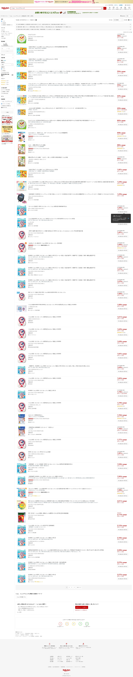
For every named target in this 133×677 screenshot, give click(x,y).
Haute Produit (32, 518)
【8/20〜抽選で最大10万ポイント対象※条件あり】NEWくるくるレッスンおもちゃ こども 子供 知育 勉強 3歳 (55, 231)
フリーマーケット (33, 334)
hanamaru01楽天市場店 (34, 347)
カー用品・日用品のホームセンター (36, 274)
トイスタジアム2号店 (33, 210)
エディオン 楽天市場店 (34, 225)
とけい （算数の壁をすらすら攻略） (37, 145)
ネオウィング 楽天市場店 (34, 163)
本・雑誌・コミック (20, 633)
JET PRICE (32, 52)
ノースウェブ (32, 581)
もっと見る (19, 612)
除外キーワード (4, 107)
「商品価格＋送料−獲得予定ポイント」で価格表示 (24, 19)
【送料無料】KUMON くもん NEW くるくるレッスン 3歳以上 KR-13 (45, 476)
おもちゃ (17, 634)
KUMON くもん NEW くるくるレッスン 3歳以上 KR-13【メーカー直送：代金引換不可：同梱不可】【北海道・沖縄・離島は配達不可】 (62, 255)
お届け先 (2, 62)
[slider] (1, 46)
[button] (128, 5)
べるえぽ (31, 90)
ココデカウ (32, 66)
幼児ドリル (37, 633)
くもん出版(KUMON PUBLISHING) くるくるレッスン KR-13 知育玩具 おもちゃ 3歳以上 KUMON (52, 304)
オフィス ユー (32, 373)
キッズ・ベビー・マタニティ (21, 636)
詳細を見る (58, 29)
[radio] (1, 21)
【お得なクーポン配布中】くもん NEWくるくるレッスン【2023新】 (45, 243)
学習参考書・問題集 (29, 633)
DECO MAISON (32, 569)
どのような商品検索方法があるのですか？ (26, 608)
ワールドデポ (32, 544)
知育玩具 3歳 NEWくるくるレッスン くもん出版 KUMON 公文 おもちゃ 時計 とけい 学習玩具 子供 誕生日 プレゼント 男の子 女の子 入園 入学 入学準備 (66, 550)
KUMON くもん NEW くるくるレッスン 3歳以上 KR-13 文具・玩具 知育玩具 (47, 562)
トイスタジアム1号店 (33, 471)
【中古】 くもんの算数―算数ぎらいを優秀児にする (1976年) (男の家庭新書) (49, 513)
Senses (31, 383)
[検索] (105, 8)
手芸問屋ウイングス (33, 40)
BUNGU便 (31, 176)
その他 (31, 634)
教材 (41, 636)
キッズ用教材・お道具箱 (34, 636)
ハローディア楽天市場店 (34, 199)
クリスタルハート (33, 127)
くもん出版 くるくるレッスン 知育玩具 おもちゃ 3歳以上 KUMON (44, 316)
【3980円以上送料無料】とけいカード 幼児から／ (41, 427)
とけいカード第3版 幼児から (35, 415)
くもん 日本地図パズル (21, 597)
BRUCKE (31, 78)
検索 (7, 51)
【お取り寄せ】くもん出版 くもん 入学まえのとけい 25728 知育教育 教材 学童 (47, 46)
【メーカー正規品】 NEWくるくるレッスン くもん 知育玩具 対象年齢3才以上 (47, 206)
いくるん (31, 298)
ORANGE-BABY (33, 248)
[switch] (12, 75)
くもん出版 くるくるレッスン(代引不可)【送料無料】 (41, 525)
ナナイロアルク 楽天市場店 (35, 557)
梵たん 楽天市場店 (33, 408)
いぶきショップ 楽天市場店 (35, 310)
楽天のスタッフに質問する (81, 607)
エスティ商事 (32, 508)
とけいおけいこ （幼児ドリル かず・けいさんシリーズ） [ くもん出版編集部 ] (48, 132)
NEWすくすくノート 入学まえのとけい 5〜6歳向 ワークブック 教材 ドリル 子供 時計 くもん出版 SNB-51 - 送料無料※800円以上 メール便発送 (63, 71)
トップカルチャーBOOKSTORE (35, 434)
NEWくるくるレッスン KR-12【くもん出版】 (39, 451)
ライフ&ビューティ (33, 394)
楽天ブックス (32, 139)
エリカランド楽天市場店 (34, 103)
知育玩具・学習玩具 (25, 634)
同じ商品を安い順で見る (122, 40)
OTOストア (32, 359)
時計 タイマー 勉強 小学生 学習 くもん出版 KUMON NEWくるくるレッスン (47, 292)
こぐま (31, 495)
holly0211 (31, 322)
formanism (31, 445)
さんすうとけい (32, 34)
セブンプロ (32, 287)
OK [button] (128, 218)
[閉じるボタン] (130, 24)
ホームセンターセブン (34, 262)
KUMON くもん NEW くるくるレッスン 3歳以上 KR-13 (42, 390)
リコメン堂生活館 (33, 532)
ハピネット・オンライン (34, 236)
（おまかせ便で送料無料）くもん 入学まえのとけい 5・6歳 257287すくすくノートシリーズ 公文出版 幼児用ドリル (57, 108)
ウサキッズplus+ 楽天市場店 (35, 115)
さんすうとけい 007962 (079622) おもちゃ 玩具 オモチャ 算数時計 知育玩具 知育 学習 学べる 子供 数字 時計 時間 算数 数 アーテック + (61, 120)
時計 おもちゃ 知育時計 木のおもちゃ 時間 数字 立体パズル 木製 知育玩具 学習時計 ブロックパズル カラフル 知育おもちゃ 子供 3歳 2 (61, 501)
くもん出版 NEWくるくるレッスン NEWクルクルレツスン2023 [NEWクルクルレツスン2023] (51, 218)
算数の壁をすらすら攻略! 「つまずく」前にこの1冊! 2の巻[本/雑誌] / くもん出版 (48, 157)
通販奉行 (31, 483)
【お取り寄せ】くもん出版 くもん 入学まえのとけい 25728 (43, 59)
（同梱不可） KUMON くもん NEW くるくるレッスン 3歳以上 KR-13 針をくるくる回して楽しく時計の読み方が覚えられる (59, 366)
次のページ (79, 587)
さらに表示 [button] (3, 38)
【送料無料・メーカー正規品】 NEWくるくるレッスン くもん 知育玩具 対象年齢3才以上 (50, 464)
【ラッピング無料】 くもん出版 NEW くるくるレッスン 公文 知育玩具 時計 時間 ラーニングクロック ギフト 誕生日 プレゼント (60, 488)
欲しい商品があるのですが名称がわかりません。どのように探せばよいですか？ (33, 606)
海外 (5, 60)
